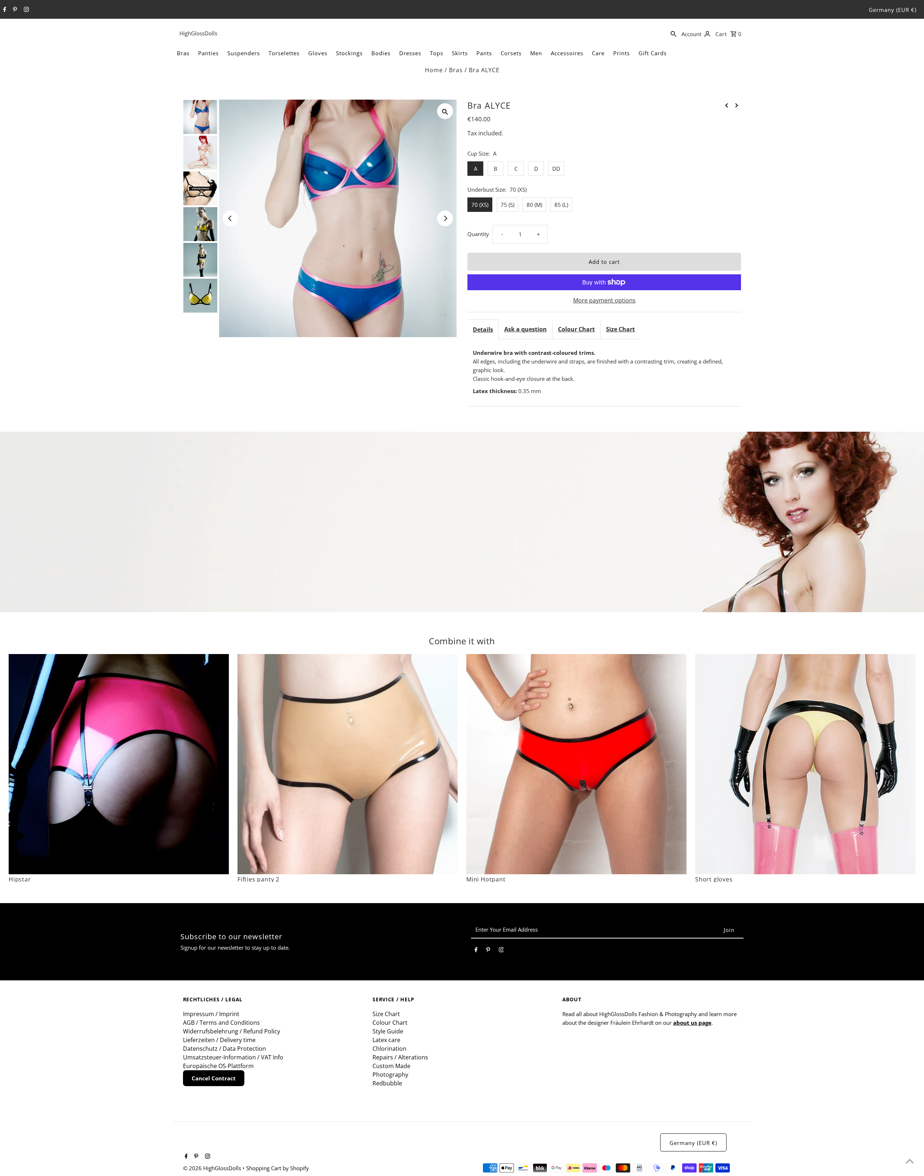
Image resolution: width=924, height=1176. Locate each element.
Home (434, 70)
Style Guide (387, 1031)
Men (536, 53)
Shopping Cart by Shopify (277, 1168)
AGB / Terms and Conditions (221, 1023)
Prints (621, 53)
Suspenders (243, 53)
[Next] (445, 218)
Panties (208, 53)
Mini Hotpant (486, 879)
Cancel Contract (214, 1078)
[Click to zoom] (445, 111)
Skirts (460, 53)
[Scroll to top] (909, 1161)
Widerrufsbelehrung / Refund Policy (231, 1031)
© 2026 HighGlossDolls (213, 1168)
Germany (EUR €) (892, 9)
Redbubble (387, 1083)
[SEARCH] (673, 33)
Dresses (410, 53)
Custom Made (391, 1066)
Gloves (317, 53)
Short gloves (714, 879)
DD (556, 168)
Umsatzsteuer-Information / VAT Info (233, 1057)
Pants (484, 53)
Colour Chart (576, 329)
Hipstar (20, 879)
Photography (390, 1075)
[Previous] (231, 218)
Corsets (511, 53)
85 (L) (561, 204)
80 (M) (534, 204)
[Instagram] (25, 10)
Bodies (381, 53)
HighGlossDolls (198, 33)
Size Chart (620, 329)
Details (483, 330)
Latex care (386, 1040)
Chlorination (389, 1049)
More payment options (604, 300)
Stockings (349, 53)
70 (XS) (479, 204)
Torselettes (284, 53)
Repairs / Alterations (400, 1057)
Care (598, 53)
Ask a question (525, 329)
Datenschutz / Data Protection (224, 1049)
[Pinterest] (14, 10)
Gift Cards (652, 53)
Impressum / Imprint (211, 1014)
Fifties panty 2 (258, 879)
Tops (436, 53)
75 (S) (507, 204)
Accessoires (567, 53)
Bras (183, 53)
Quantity (478, 234)
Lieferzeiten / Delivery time (219, 1040)
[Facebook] (3, 10)
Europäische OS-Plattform (218, 1066)
